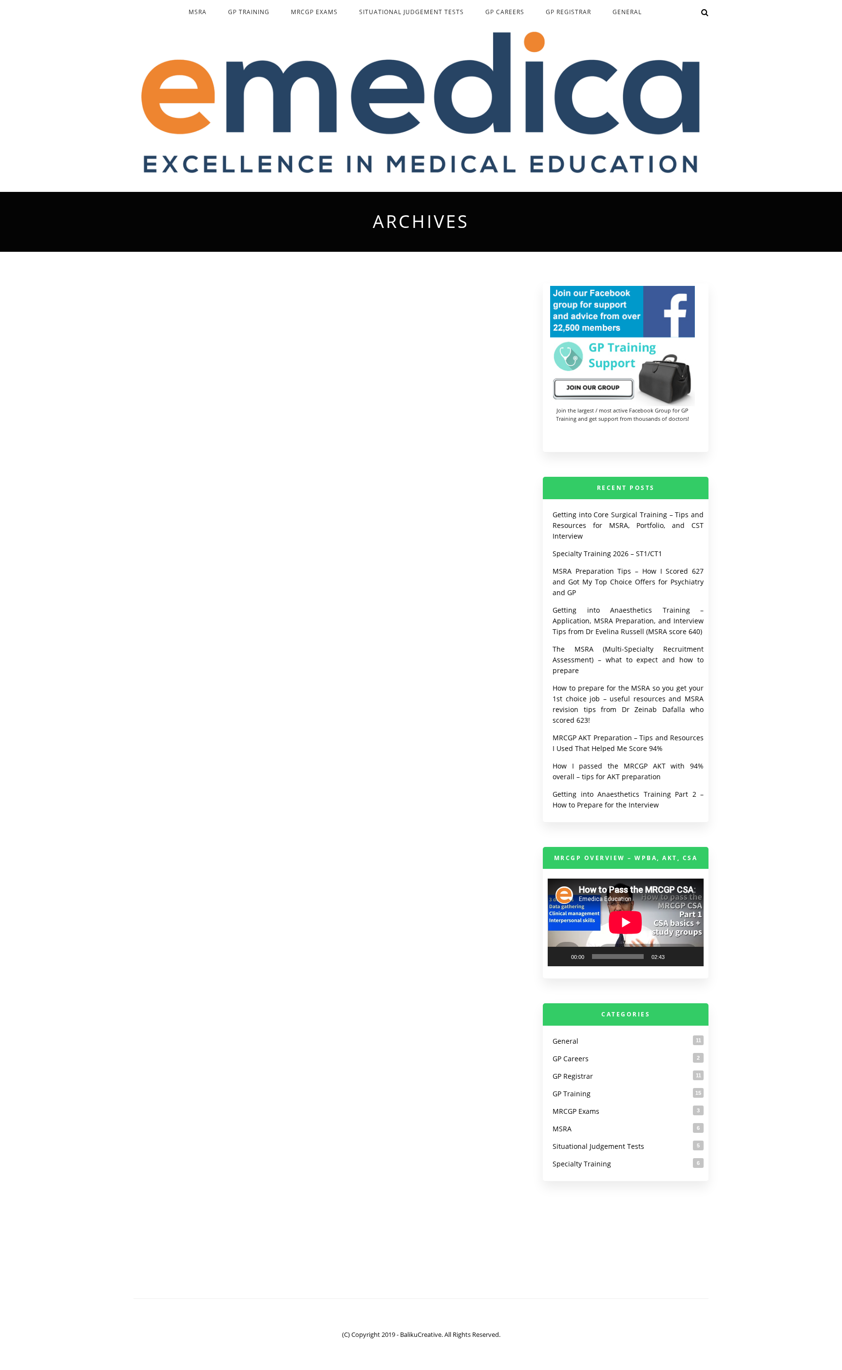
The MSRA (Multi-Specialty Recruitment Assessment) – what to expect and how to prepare (628, 659)
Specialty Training (582, 1163)
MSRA (198, 12)
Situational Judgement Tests (411, 12)
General (627, 12)
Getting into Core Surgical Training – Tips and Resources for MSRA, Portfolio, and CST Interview (628, 525)
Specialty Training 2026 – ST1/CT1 (607, 553)
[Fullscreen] (691, 956)
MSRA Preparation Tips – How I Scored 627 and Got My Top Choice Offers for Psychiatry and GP (628, 581)
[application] (626, 922)
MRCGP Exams (314, 12)
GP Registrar (568, 12)
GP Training (248, 12)
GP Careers (504, 12)
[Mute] (675, 956)
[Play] (560, 956)
